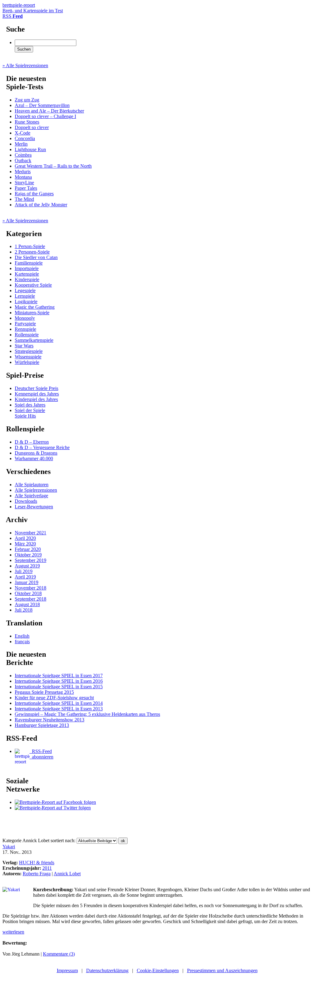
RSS (12, 16)
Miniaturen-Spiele (32, 312)
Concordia (25, 138)
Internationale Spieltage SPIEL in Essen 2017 (59, 675)
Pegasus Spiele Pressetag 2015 (44, 692)
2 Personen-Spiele (32, 251)
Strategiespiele (29, 351)
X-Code (22, 133)
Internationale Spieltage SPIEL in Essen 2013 (59, 708)
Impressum (67, 970)
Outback (23, 160)
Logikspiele (26, 301)
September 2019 (30, 560)
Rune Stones (27, 121)
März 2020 (25, 543)
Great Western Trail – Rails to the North (53, 166)
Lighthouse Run (30, 149)
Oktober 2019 (28, 554)
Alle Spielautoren (31, 484)
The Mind (24, 199)
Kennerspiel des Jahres (37, 393)
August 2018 (27, 604)
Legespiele (25, 290)
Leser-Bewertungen (34, 506)
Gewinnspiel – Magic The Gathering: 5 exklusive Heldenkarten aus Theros (87, 714)
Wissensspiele (28, 356)
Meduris (23, 171)
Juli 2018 (24, 610)
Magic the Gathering (35, 307)
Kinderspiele (27, 279)
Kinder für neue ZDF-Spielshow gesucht (54, 697)
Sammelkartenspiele (34, 340)
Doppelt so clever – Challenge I (45, 116)
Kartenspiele (27, 274)
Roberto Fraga (37, 873)
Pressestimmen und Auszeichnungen (222, 970)
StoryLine (24, 182)
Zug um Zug (27, 99)
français (22, 641)
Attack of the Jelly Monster (41, 204)
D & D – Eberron (32, 442)
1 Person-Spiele (30, 246)
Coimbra (23, 155)
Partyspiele (25, 323)
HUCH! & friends (36, 862)
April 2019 (25, 576)
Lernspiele (25, 296)
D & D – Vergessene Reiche (42, 447)
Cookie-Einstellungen (158, 970)
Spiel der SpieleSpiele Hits (30, 413)
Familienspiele (29, 262)
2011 (47, 868)
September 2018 (30, 599)
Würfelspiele (27, 362)
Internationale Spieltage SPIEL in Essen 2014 (59, 703)
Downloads (26, 501)
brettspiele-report (32, 7)
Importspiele (27, 268)
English (22, 636)
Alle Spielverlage (31, 495)
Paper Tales (26, 188)
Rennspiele (25, 329)
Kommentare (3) (59, 954)
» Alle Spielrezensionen (25, 65)
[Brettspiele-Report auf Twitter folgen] (53, 807)
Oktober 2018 (28, 593)
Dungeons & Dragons (36, 453)
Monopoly (25, 318)
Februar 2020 (28, 549)
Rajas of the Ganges (34, 193)
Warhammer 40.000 (34, 458)
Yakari (8, 846)
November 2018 (30, 587)
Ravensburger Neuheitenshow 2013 (49, 719)
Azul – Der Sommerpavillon (42, 105)
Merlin (21, 144)
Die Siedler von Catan (36, 257)
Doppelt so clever (32, 127)
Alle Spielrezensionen (36, 490)
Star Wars (24, 345)
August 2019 (27, 565)
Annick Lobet (67, 873)
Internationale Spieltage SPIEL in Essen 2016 (59, 681)
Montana (23, 177)
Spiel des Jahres (30, 404)
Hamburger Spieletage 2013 (42, 725)
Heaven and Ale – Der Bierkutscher (49, 110)
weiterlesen (13, 931)
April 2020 (25, 538)
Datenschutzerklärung (107, 970)
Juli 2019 (24, 571)
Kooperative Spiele (33, 285)
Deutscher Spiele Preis (36, 388)
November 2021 (30, 532)
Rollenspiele (27, 334)
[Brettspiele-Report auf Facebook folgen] (55, 802)
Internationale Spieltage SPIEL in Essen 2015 (59, 686)
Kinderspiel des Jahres (36, 399)
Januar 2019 (26, 582)
